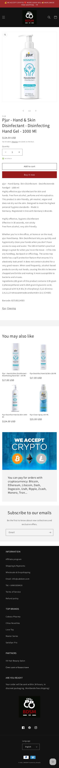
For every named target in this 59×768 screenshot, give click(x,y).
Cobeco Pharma (13, 616)
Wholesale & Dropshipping (18, 572)
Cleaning (11, 308)
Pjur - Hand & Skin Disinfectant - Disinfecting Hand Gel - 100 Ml (14, 374)
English (28, 747)
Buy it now (29, 174)
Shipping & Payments (15, 566)
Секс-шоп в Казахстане (17, 667)
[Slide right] (36, 111)
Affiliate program (13, 559)
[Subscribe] (50, 532)
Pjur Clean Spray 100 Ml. (39, 415)
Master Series (12, 636)
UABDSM (25, 762)
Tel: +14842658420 (14, 585)
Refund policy (12, 598)
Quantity (5, 146)
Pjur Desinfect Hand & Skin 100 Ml (43, 373)
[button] (3, 17)
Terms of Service (13, 591)
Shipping (15, 142)
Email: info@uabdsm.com (17, 579)
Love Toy (10, 629)
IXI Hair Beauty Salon (15, 660)
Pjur (4, 308)
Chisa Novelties (13, 623)
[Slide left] (23, 111)
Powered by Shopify (34, 762)
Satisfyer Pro (11, 642)
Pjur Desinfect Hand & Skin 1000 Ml (14, 416)
